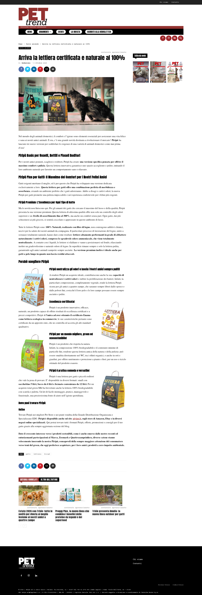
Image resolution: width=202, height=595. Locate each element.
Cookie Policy (178, 585)
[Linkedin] (174, 38)
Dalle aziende (32, 44)
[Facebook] (163, 38)
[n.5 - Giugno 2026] (158, 72)
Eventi (61, 31)
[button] (180, 38)
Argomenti (44, 31)
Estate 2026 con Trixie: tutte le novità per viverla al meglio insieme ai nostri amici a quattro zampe (35, 515)
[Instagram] (168, 38)
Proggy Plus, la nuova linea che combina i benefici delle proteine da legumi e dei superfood (72, 515)
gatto (28, 454)
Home (20, 44)
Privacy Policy (164, 585)
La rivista (75, 31)
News (29, 31)
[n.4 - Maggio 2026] (175, 72)
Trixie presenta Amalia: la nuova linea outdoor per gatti (108, 512)
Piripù (47, 454)
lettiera (37, 454)
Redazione (26, 63)
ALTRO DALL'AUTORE (49, 479)
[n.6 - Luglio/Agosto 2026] (141, 72)
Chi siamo (164, 2)
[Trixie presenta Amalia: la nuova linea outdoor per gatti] (109, 495)
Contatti (175, 2)
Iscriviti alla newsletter (99, 31)
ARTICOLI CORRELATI (28, 479)
